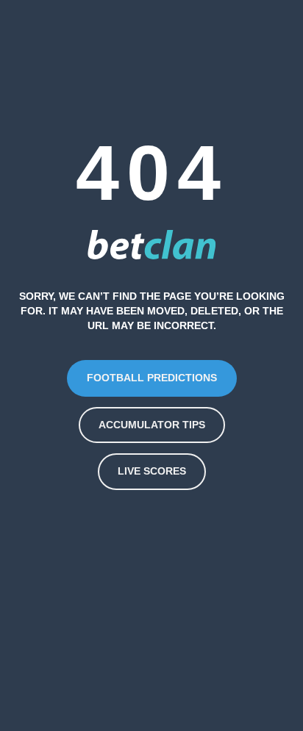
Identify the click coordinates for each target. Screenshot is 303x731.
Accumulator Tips (152, 425)
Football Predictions (152, 377)
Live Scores (152, 471)
